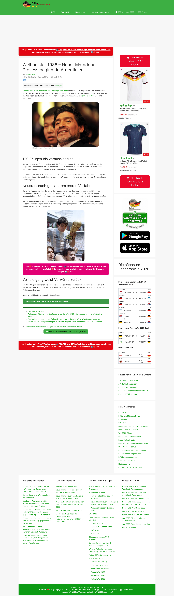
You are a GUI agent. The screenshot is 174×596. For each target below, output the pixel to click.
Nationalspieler (124, 464)
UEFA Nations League (127, 447)
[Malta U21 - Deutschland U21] (135, 360)
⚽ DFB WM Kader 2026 (124, 12)
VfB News (122, 423)
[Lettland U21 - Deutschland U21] (135, 355)
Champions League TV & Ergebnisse (133, 426)
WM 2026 (65, 12)
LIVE (53, 12)
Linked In (90, 592)
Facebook (64, 592)
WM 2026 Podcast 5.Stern (133, 511)
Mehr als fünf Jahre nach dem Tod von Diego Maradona (45, 91)
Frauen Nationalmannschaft (129, 437)
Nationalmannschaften (100, 12)
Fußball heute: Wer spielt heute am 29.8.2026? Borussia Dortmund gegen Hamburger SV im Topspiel (37, 512)
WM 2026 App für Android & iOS (123, 590)
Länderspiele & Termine (128, 461)
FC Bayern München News (129, 416)
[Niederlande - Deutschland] (135, 291)
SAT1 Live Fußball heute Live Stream (133, 391)
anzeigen (58, 85)
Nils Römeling (65, 590)
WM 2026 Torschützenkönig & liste (136, 524)
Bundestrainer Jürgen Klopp (129, 454)
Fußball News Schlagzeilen (66, 486)
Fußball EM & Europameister (100, 555)
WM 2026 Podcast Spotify (104, 592)
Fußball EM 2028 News (100, 562)
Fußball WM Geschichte (98, 565)
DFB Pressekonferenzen (128, 457)
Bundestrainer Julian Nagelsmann (132, 450)
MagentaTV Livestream (127, 394)
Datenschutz (85, 590)
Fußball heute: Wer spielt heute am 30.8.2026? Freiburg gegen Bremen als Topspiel (37, 520)
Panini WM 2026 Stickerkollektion (135, 515)
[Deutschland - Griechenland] (135, 297)
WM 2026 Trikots (125, 433)
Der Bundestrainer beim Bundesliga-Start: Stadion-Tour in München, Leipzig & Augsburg (36, 529)
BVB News (122, 419)
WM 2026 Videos (129, 528)
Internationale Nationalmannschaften (69, 326)
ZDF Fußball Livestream (128, 384)
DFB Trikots (142, 12)
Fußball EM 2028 (96, 558)
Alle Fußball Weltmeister (100, 569)
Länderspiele (80, 12)
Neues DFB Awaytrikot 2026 (133, 508)
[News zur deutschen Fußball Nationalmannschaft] (36, 4)
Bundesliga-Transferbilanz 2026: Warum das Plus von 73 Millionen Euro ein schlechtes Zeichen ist (36, 503)
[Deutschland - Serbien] (135, 303)
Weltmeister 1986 (87, 96)
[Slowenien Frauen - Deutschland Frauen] (135, 341)
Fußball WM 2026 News (128, 430)
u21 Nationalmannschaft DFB (130, 467)
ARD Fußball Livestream (128, 380)
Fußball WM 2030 (98, 572)
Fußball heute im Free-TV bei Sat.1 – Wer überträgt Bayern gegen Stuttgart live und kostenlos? (37, 489)
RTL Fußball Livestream (127, 387)
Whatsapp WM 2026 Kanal (101, 590)
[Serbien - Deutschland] (135, 315)
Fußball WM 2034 (98, 576)
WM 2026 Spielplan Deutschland (135, 498)
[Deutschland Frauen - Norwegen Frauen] (135, 335)
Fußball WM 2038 (98, 579)
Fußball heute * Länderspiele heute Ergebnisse (40, 326)
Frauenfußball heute (126, 440)
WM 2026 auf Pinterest (77, 592)
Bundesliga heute (125, 413)
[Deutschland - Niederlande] (135, 321)
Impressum (76, 590)
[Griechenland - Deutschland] (135, 309)
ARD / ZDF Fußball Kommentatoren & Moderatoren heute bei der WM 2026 (70, 504)
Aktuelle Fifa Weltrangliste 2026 (69, 510)
